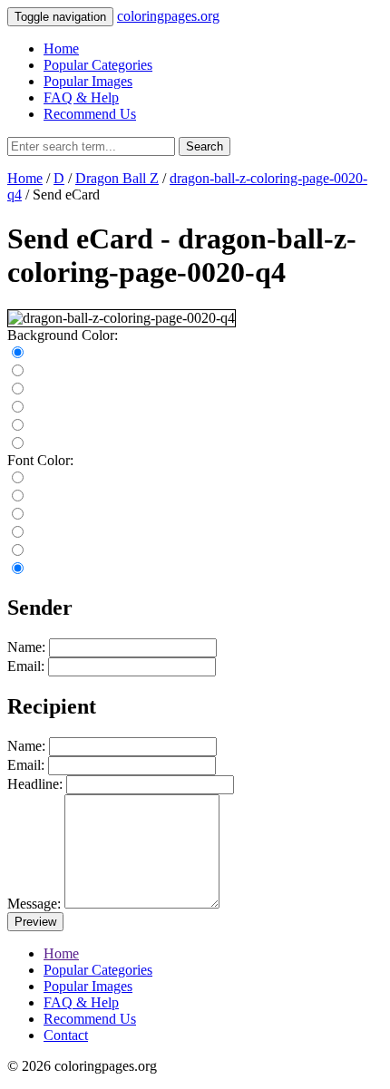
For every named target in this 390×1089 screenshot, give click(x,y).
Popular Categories (98, 65)
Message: (34, 903)
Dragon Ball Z (117, 178)
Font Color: (40, 460)
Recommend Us (90, 114)
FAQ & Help (81, 97)
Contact (66, 1035)
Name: (26, 647)
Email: (25, 666)
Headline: (35, 784)
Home (61, 48)
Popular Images (88, 81)
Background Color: (62, 335)
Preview (35, 922)
